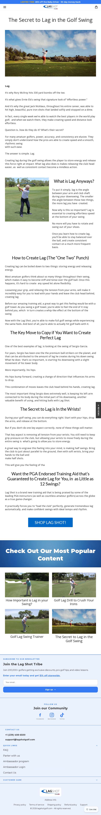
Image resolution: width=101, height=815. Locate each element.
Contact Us (9, 772)
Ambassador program (16, 761)
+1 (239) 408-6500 (15, 735)
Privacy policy (20, 805)
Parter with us (11, 755)
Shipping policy (54, 805)
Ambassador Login (14, 767)
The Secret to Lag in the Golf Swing (74, 638)
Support (83, 805)
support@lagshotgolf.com (20, 739)
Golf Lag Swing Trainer (27, 636)
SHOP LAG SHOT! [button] (50, 522)
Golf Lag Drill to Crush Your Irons (74, 602)
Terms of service (36, 805)
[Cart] (96, 7)
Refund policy (70, 805)
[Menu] (4, 7)
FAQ (5, 750)
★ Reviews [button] (98, 410)
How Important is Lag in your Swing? (27, 602)
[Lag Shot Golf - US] (50, 7)
